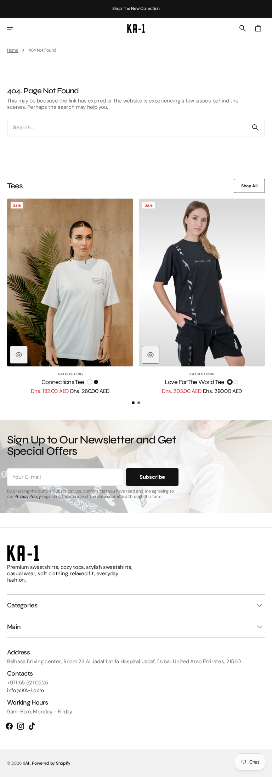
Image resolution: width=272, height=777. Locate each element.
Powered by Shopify (51, 763)
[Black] (96, 382)
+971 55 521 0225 (27, 682)
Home (12, 50)
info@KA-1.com (25, 690)
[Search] (255, 127)
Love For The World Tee (194, 382)
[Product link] (70, 296)
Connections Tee (62, 382)
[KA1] (136, 28)
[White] (89, 382)
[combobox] (126, 127)
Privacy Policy (28, 496)
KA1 (26, 763)
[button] (15, 28)
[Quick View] (19, 355)
